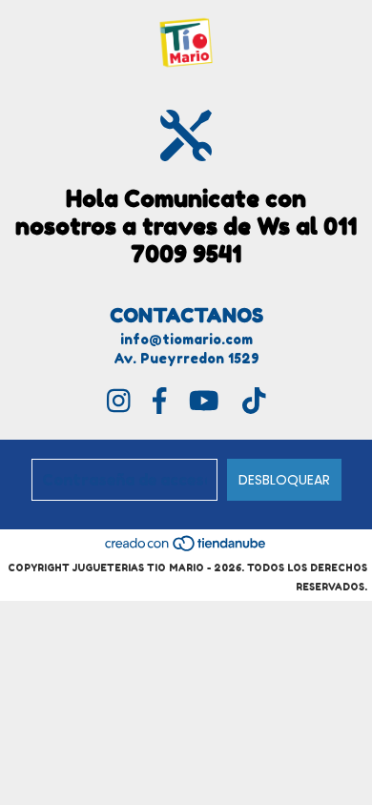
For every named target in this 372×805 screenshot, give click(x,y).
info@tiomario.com (186, 339)
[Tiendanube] (186, 548)
